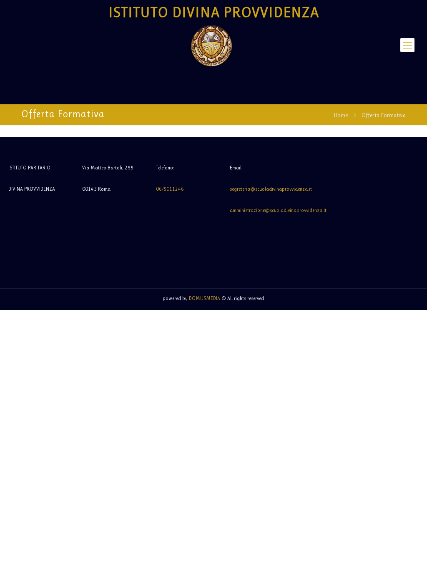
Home (341, 115)
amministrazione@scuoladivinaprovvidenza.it (278, 210)
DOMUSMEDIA (204, 298)
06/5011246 (170, 189)
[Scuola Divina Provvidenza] (211, 45)
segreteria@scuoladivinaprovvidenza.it (271, 189)
